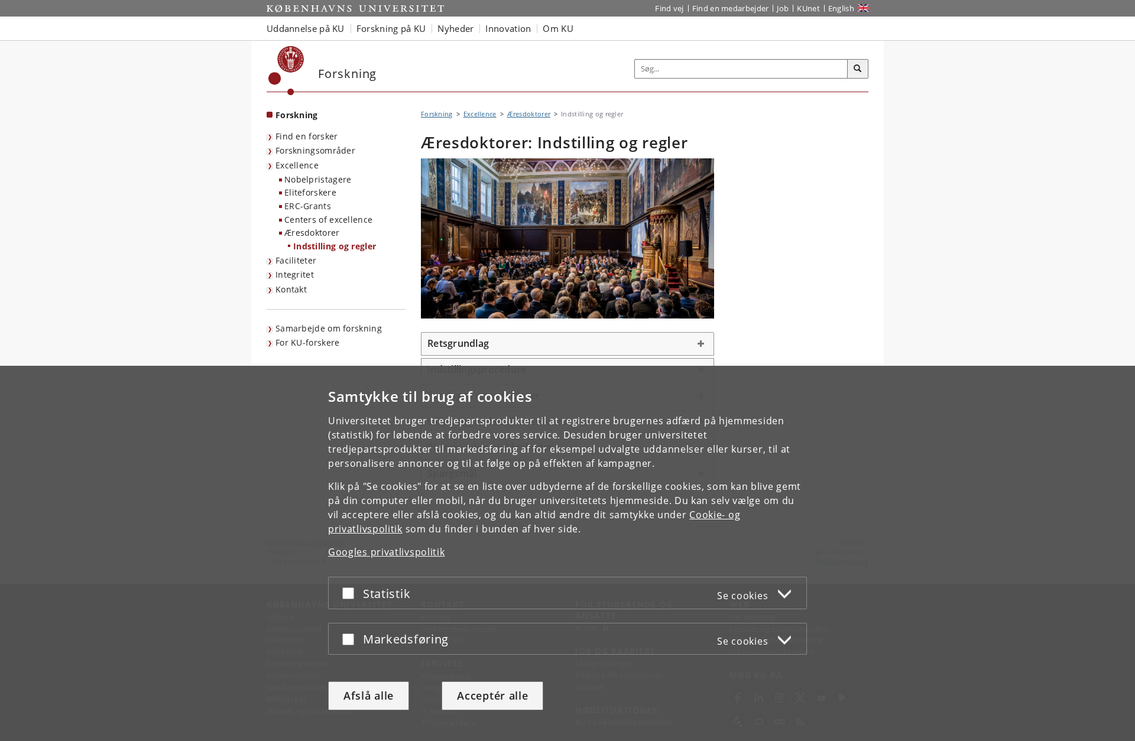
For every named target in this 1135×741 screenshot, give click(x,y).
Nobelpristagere (318, 179)
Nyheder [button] (455, 28)
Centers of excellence (328, 219)
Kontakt (291, 289)
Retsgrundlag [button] (458, 343)
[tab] (567, 344)
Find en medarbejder (730, 8)
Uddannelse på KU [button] (306, 28)
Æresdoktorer (312, 232)
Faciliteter (295, 260)
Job (783, 8)
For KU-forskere (307, 342)
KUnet (808, 8)
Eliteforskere (310, 192)
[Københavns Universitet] (286, 70)
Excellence (297, 165)
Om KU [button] (558, 28)
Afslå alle (368, 695)
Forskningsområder (315, 150)
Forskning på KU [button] (391, 28)
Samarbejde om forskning (328, 328)
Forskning (296, 115)
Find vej (669, 8)
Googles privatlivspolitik (386, 551)
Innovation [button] (508, 28)
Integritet (294, 274)
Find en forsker (306, 136)
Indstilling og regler (334, 246)
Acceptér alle (492, 695)
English (841, 8)
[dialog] (567, 553)
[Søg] (857, 69)
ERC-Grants (307, 206)
